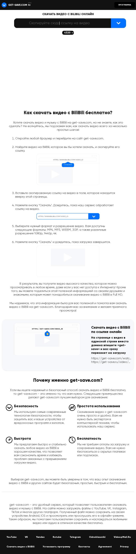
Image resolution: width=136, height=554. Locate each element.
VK (26, 537)
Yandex (40, 537)
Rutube (57, 537)
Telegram (75, 537)
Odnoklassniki (97, 537)
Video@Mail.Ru (122, 537)
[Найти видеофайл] (118, 23)
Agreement (105, 547)
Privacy (124, 547)
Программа (124, 5)
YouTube (12, 537)
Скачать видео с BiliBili (20, 547)
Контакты (84, 547)
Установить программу (56, 547)
